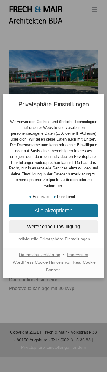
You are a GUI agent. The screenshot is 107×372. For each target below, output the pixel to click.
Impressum (77, 254)
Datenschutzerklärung (39, 254)
